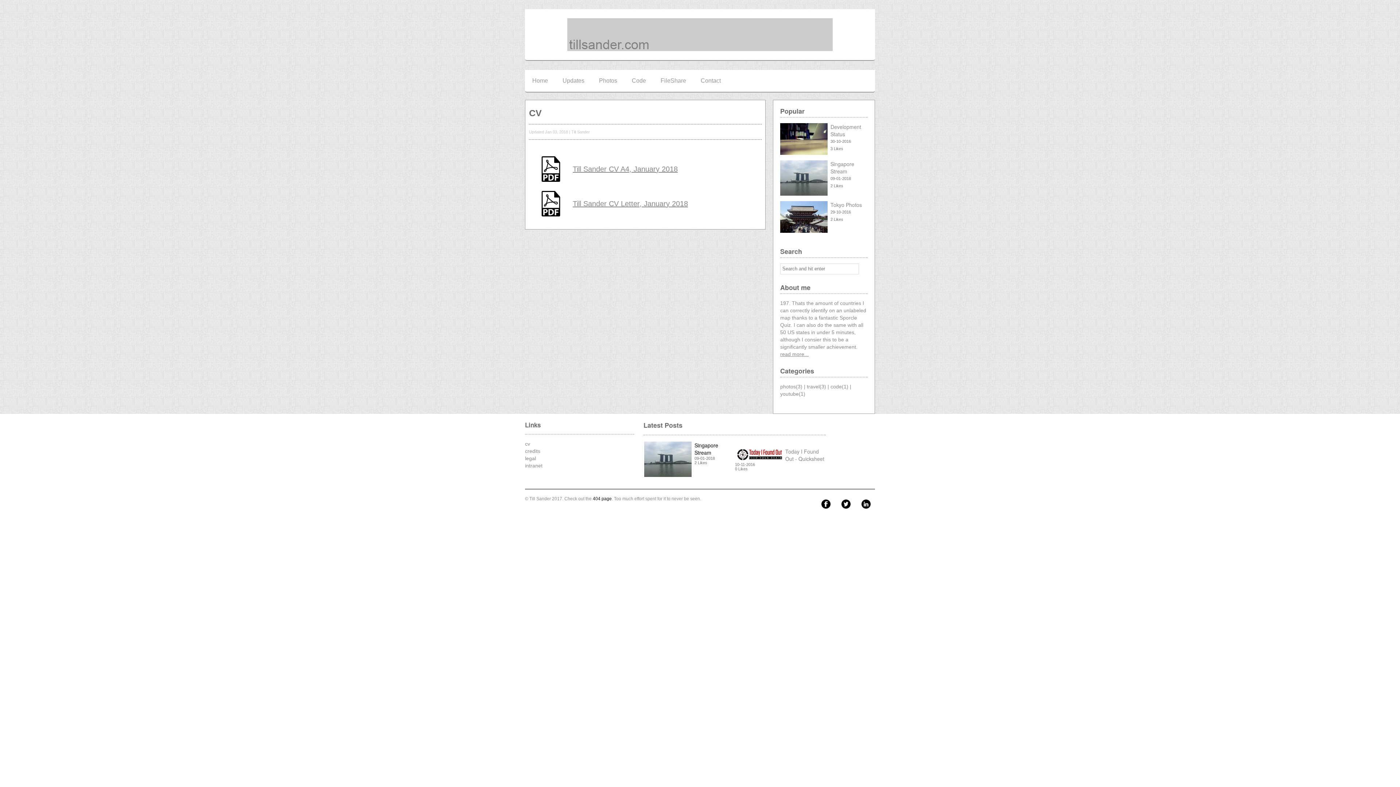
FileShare (673, 81)
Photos (608, 81)
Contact (711, 81)
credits (532, 451)
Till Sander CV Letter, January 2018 (630, 204)
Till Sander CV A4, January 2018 (625, 169)
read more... (794, 354)
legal (530, 458)
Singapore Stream (842, 167)
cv (527, 444)
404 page (602, 498)
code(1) (839, 386)
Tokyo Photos (846, 204)
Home (540, 81)
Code (639, 81)
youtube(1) (792, 394)
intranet (533, 466)
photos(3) (791, 386)
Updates (573, 81)
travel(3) (816, 386)
